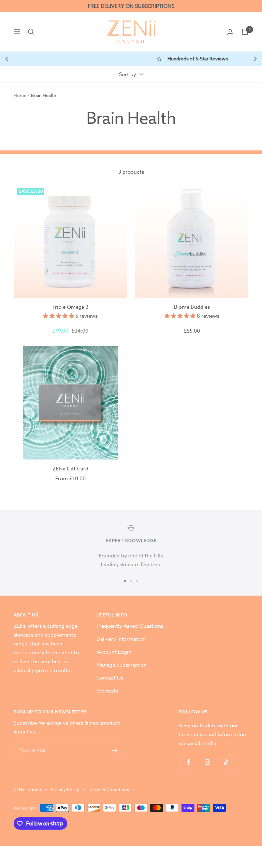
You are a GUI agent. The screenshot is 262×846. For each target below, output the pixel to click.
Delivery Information (121, 639)
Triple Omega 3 (70, 307)
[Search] (31, 32)
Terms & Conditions (109, 789)
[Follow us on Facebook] (188, 762)
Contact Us (110, 678)
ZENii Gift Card (70, 468)
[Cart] (245, 32)
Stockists (107, 691)
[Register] (115, 750)
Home (20, 95)
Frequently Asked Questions (130, 626)
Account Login (114, 652)
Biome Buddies (192, 307)
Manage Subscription (122, 665)
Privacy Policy (65, 789)
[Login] (230, 32)
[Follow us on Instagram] (207, 762)
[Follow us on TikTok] (226, 762)
